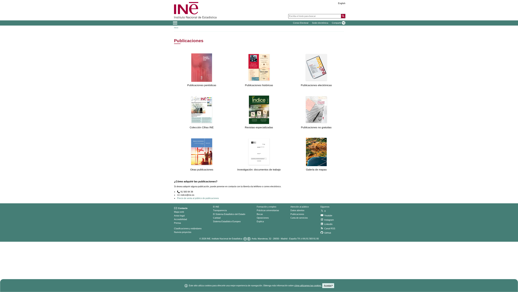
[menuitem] (201, 70)
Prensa (177, 223)
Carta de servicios (299, 218)
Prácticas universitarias (268, 210)
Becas (260, 214)
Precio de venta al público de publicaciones (198, 198)
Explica (260, 221)
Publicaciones (297, 214)
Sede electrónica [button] (320, 23)
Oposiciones (263, 218)
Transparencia (220, 210)
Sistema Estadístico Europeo (227, 221)
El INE (216, 207)
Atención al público (299, 207)
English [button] (341, 3)
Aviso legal (179, 216)
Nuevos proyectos (182, 232)
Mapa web (179, 212)
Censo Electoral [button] (300, 23)
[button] (338, 23)
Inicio (176, 28)
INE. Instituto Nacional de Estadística (224, 239)
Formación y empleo (266, 207)
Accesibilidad (180, 219)
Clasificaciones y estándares (188, 228)
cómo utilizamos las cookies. (308, 285)
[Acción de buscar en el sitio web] (343, 16)
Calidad (217, 218)
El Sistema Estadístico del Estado (229, 214)
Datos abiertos (297, 210)
